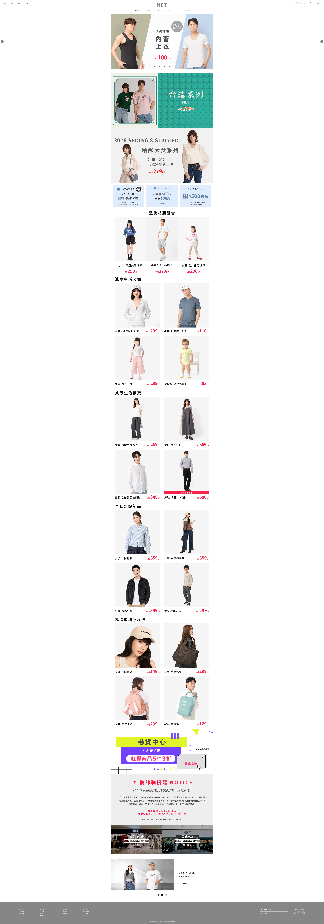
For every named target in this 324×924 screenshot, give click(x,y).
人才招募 (21, 915)
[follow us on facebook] (294, 912)
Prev (2, 41)
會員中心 (65, 911)
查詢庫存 (19, 3)
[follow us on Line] (303, 912)
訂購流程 (42, 911)
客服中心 (65, 913)
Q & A (34, 3)
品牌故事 (21, 911)
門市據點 (27, 3)
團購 (12, 3)
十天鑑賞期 (42, 913)
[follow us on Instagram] (298, 912)
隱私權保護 (86, 911)
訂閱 (285, 913)
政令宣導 (85, 913)
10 (169, 66)
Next (321, 41)
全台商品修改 (43, 915)
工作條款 (85, 915)
